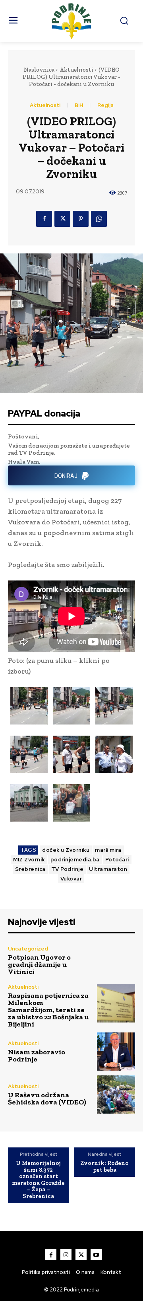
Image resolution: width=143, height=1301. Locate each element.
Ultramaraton (108, 869)
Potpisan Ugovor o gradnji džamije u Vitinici (39, 964)
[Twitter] (62, 219)
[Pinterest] (81, 219)
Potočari (117, 859)
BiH (79, 105)
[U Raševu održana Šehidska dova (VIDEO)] (116, 1094)
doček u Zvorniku (65, 850)
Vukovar (71, 878)
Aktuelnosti (76, 69)
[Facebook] (44, 219)
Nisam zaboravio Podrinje (36, 1055)
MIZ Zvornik (29, 859)
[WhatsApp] (99, 219)
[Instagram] (66, 1254)
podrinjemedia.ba (75, 859)
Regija (105, 105)
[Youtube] (96, 1254)
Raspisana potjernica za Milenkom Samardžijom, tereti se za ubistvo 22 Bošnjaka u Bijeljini (48, 1009)
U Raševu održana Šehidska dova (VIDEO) (47, 1098)
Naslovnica (39, 69)
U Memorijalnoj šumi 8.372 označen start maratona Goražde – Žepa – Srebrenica (38, 1179)
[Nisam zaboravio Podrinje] (116, 1051)
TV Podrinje (67, 869)
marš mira (108, 850)
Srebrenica (30, 869)
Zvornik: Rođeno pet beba (104, 1166)
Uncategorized (28, 948)
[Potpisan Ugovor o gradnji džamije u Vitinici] (116, 960)
